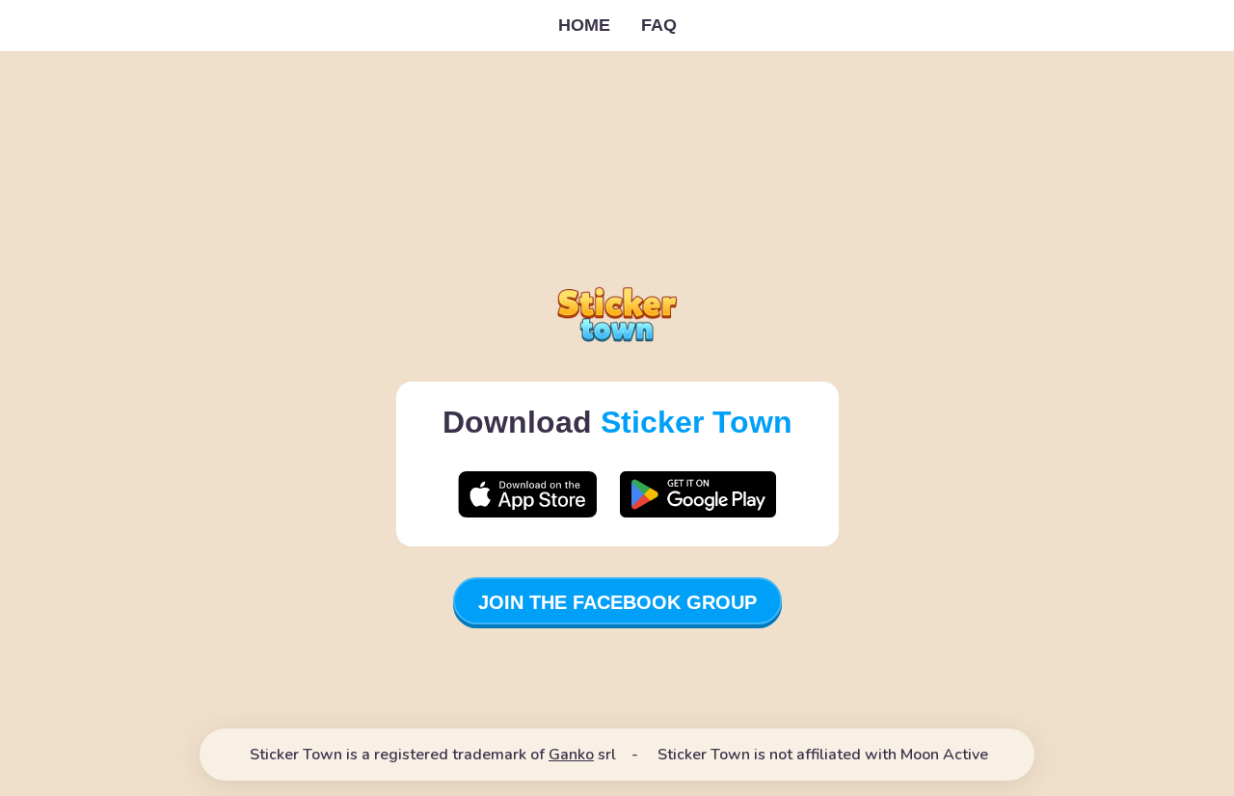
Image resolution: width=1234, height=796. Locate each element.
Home (584, 25)
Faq (659, 25)
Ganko (571, 754)
